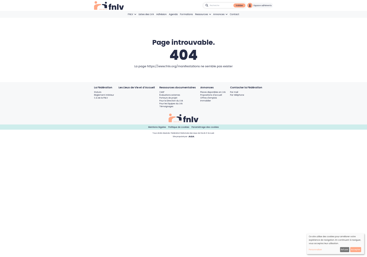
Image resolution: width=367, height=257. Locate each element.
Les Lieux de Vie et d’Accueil (137, 87)
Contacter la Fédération (246, 87)
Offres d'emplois (208, 97)
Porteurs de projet (168, 97)
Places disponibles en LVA (213, 92)
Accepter (355, 249)
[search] (207, 5)
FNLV (130, 14)
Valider (239, 5)
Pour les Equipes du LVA (170, 103)
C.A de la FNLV (101, 97)
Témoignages (166, 106)
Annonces (219, 14)
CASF (161, 92)
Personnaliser (315, 249)
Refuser (344, 249)
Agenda (173, 14)
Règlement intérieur (104, 95)
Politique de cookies (178, 127)
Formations (186, 14)
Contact (234, 14)
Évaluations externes (169, 95)
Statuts (97, 92)
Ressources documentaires (177, 87)
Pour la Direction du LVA (171, 100)
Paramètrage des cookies (205, 127)
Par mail (234, 92)
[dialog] (335, 243)
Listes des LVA (146, 14)
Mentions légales (157, 127)
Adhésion (161, 14)
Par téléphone (237, 95)
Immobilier (205, 100)
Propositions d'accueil (211, 95)
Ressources (201, 14)
